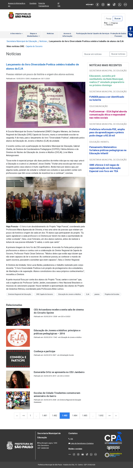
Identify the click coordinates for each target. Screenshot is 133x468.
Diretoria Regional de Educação (19, 294)
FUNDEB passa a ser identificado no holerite (106, 98)
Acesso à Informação (67, 34)
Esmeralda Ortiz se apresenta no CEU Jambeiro (59, 372)
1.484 (74, 415)
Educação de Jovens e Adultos (69, 294)
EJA (87, 294)
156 (71, 439)
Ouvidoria (32, 3)
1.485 (84, 415)
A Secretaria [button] (15, 33)
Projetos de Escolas (112, 294)
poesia (97, 294)
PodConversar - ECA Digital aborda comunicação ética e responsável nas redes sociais (108, 114)
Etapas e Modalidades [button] (32, 34)
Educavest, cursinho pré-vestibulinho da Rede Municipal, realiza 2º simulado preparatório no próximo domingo (106, 80)
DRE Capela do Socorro (44, 294)
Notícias (110, 24)
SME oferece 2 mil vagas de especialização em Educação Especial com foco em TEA (105, 168)
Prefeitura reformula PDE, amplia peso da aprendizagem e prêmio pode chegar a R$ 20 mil (107, 132)
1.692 (101, 415)
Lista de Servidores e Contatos (82, 443)
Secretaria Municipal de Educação (22, 41)
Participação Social (84, 33)
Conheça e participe (44, 351)
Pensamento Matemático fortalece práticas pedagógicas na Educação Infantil (107, 150)
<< (23, 415)
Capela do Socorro (34, 46)
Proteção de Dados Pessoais (118, 34)
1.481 (44, 415)
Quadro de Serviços (101, 33)
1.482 (54, 415)
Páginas (114, 23)
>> (109, 415)
